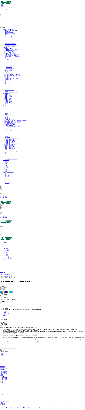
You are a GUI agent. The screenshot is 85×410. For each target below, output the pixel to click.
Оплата (4, 314)
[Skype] (11, 292)
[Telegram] (12, 292)
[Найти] (1, 193)
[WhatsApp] (9, 292)
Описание (5, 311)
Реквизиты (5, 17)
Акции (1, 354)
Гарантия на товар (4, 373)
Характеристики (6, 313)
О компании (5, 9)
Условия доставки (4, 372)
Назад (6, 255)
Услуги (1, 356)
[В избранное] (3, 287)
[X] (6, 292)
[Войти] (1, 231)
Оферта (1, 402)
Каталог (2, 353)
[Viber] (7, 292)
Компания (2, 357)
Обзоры (2, 375)
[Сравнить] (2, 289)
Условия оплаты (3, 371)
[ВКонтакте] (1, 292)
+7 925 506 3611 (3, 377)
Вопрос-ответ (3, 374)
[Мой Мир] (4, 292)
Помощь (2, 369)
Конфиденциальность (4, 401)
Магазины (5, 18)
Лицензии (5, 10)
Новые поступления (7, 19)
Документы (5, 12)
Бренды (1, 355)
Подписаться (3, 350)
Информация (3, 363)
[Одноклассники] (2, 292)
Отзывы (4, 11)
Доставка (4, 315)
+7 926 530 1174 (3, 379)
